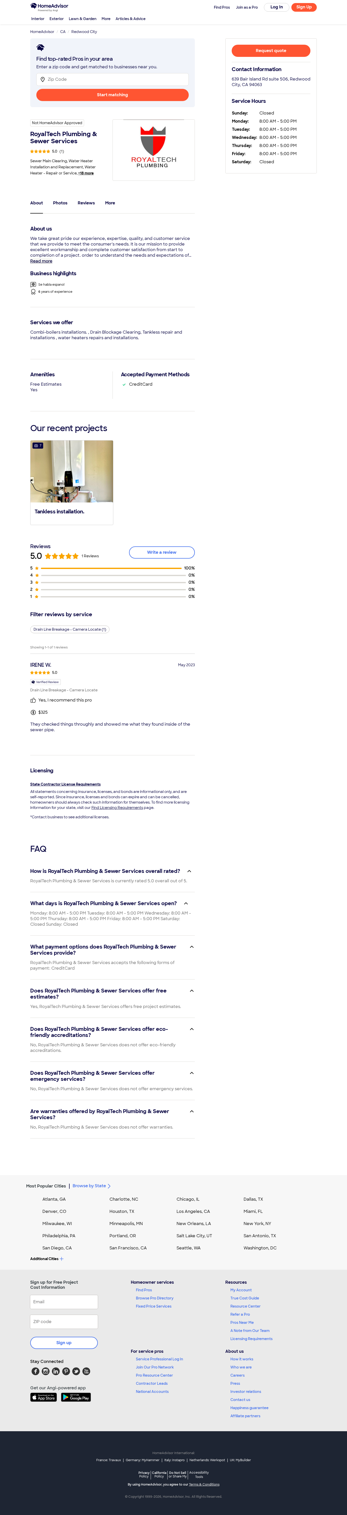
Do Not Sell (178, 1474)
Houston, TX (121, 1211)
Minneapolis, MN (126, 1223)
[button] (71, 482)
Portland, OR (122, 1236)
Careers (237, 1375)
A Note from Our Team (250, 1330)
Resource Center (245, 1306)
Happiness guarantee (249, 1408)
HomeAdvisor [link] (42, 31)
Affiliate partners (245, 1416)
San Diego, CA (57, 1248)
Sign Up (304, 7)
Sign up (64, 1342)
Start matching (112, 94)
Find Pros (144, 1290)
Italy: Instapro (174, 1460)
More (106, 19)
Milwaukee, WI (57, 1223)
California (159, 1474)
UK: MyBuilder (240, 1460)
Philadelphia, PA (58, 1236)
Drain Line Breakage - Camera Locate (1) (70, 629)
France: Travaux (108, 1460)
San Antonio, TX (260, 1236)
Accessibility (199, 1475)
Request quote (271, 50)
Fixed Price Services (153, 1306)
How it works (241, 1359)
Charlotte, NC (123, 1199)
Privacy (144, 1474)
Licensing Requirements (251, 1339)
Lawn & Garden (83, 19)
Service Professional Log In (159, 1359)
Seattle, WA (189, 1248)
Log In (277, 7)
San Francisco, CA (128, 1248)
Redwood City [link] (84, 31)
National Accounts (152, 1391)
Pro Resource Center (154, 1375)
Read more (41, 261)
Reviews (86, 203)
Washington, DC (260, 1248)
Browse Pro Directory (155, 1298)
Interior (37, 19)
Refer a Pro (240, 1314)
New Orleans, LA (194, 1223)
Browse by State (89, 1185)
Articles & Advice (131, 19)
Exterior (57, 19)
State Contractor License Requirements (65, 784)
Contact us (240, 1399)
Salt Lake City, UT (194, 1236)
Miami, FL (253, 1211)
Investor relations (245, 1391)
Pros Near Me (242, 1322)
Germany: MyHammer (143, 1460)
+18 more (86, 173)
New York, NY (257, 1223)
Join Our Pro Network (155, 1367)
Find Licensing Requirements (117, 807)
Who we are (241, 1367)
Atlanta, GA (54, 1199)
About (36, 203)
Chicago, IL (188, 1199)
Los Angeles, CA (193, 1211)
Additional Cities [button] (44, 1259)
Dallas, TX (253, 1199)
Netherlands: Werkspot (207, 1460)
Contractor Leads (152, 1383)
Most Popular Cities (46, 1186)
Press (235, 1383)
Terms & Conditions (204, 1485)
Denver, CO (54, 1211)
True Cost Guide (244, 1298)
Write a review (162, 552)
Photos (60, 203)
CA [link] (63, 31)
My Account (241, 1290)
